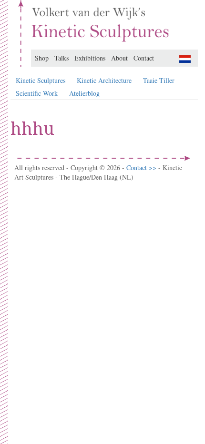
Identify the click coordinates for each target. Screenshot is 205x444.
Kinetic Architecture (104, 80)
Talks (61, 57)
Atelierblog (84, 93)
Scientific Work (37, 93)
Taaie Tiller (158, 80)
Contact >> (142, 167)
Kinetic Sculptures (40, 80)
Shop (42, 57)
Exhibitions (89, 57)
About (119, 57)
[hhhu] (185, 57)
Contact (143, 57)
